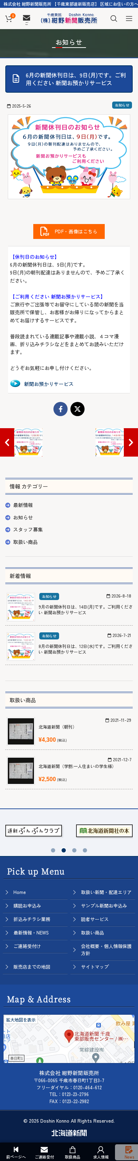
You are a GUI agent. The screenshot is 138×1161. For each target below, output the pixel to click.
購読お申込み (27, 905)
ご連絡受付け (27, 946)
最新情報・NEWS (31, 932)
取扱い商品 (25, 541)
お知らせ (122, 105)
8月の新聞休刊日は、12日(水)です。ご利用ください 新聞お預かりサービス (86, 649)
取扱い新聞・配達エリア (106, 892)
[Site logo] (69, 17)
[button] (53, 850)
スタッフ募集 (28, 529)
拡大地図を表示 (21, 1019)
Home (19, 892)
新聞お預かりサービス (49, 383)
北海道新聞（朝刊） (58, 727)
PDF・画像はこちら (74, 231)
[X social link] (77, 409)
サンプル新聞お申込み (104, 905)
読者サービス (95, 919)
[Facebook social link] (60, 409)
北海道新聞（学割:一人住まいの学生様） (77, 766)
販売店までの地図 (31, 966)
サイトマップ (95, 966)
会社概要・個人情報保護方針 (106, 950)
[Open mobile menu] (129, 18)
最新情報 (23, 504)
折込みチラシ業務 (31, 919)
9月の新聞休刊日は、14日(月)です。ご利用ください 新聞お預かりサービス (86, 610)
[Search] (114, 18)
